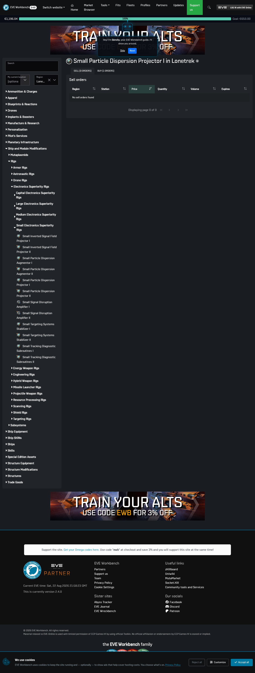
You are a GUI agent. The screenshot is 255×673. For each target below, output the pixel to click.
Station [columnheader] (105, 89)
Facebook (175, 602)
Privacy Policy (173, 665)
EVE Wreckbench (105, 611)
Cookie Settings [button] (104, 587)
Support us (101, 573)
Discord (174, 606)
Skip (122, 50)
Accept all (243, 662)
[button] (20, 7)
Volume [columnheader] (195, 89)
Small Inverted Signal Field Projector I (37, 238)
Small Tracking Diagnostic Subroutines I (36, 348)
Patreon (174, 611)
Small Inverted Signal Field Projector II (37, 249)
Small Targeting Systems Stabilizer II (35, 337)
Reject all (197, 662)
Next (132, 50)
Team (97, 578)
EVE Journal (102, 606)
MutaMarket (173, 578)
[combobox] (13, 80)
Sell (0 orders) (82, 71)
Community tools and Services (184, 587)
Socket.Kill (172, 582)
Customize (219, 662)
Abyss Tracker (103, 602)
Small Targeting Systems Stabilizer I (35, 326)
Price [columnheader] (134, 89)
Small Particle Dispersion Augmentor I (36, 260)
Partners (99, 569)
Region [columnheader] (76, 89)
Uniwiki (170, 573)
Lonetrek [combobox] (42, 81)
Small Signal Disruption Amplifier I (34, 304)
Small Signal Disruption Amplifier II (34, 315)
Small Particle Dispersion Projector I (36, 282)
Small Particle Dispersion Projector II (36, 293)
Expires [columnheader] (226, 89)
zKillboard (171, 569)
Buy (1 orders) (105, 71)
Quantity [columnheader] (162, 89)
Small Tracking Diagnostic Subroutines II (36, 359)
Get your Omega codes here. (81, 549)
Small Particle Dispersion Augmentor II (36, 271)
